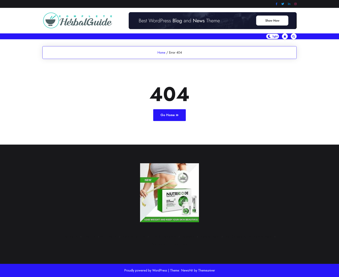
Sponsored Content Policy (169, 244)
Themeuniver (206, 270)
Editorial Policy (209, 236)
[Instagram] (295, 4)
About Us (89, 236)
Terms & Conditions (163, 236)
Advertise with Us (133, 236)
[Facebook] (276, 4)
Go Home (167, 115)
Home (161, 52)
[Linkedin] (289, 4)
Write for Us (108, 236)
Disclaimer (187, 236)
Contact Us (70, 236)
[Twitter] (282, 4)
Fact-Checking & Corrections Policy (248, 236)
